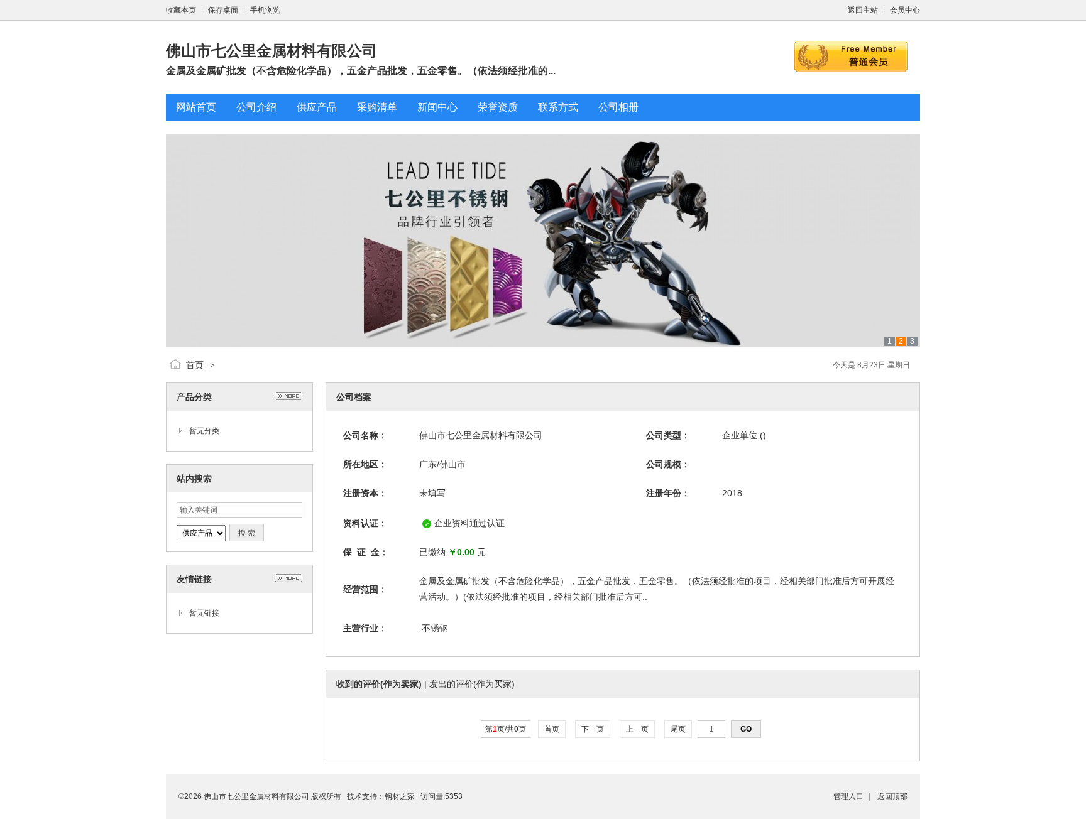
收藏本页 (181, 10)
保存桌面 (223, 10)
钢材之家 (400, 796)
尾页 (678, 729)
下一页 (592, 729)
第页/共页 (505, 729)
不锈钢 (435, 628)
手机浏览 (265, 10)
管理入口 (848, 796)
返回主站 (863, 10)
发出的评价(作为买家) (472, 684)
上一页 (637, 729)
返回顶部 (892, 796)
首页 (195, 365)
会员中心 (905, 10)
